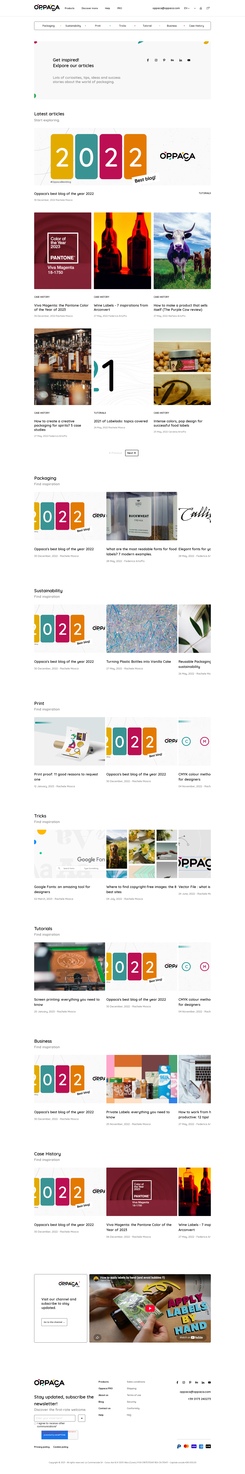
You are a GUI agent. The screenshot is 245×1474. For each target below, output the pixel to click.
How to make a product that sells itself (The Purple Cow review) (180, 307)
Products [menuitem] (104, 1381)
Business (43, 1041)
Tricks (40, 816)
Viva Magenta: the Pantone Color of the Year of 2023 (61, 307)
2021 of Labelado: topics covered (121, 421)
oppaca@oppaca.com (166, 8)
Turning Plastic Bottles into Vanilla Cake (138, 661)
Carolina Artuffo (177, 431)
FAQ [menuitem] (129, 1415)
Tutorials (205, 193)
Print (39, 703)
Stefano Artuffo (176, 315)
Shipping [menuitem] (131, 1388)
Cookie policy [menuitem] (60, 1446)
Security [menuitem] (131, 1401)
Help (107, 8)
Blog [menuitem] (101, 1401)
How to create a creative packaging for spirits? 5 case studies (57, 425)
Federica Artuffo (117, 315)
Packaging (45, 478)
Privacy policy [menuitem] (42, 1446)
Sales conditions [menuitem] (136, 1381)
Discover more (90, 8)
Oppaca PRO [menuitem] (106, 1388)
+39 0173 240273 (199, 1399)
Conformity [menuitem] (133, 1408)
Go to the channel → (54, 1322)
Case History (41, 296)
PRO (119, 8)
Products (69, 8)
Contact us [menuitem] (104, 1408)
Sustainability (48, 590)
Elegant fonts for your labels (202, 549)
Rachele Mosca (64, 200)
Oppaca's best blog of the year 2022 (64, 193)
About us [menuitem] (103, 1395)
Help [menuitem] (101, 1415)
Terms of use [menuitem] (134, 1395)
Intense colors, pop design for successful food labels (178, 423)
